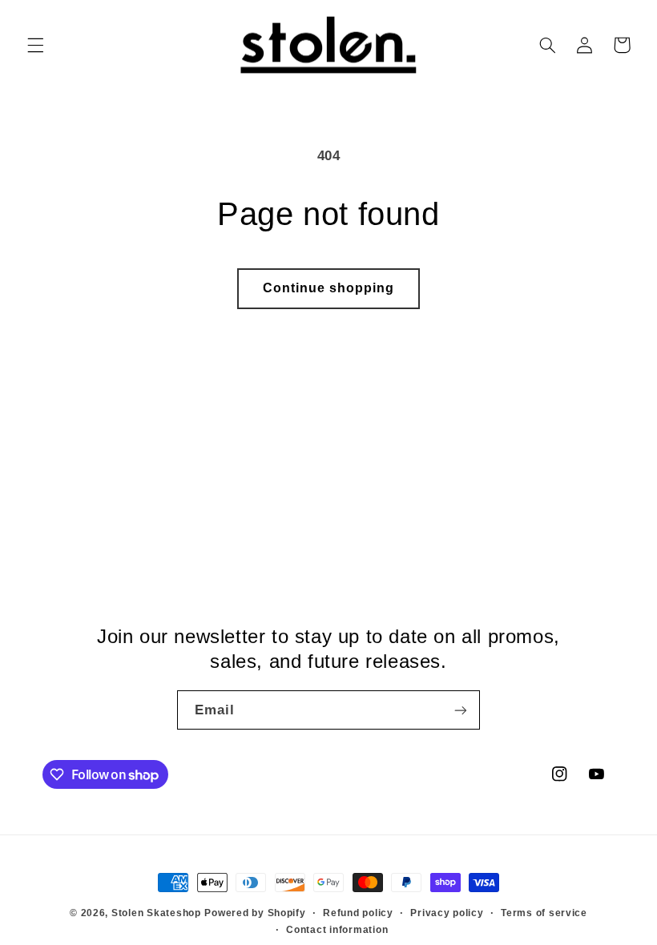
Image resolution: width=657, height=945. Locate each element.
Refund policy (358, 913)
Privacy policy (446, 913)
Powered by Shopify (254, 913)
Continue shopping (329, 288)
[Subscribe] (460, 710)
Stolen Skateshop (156, 913)
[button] (35, 44)
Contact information (337, 930)
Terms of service (544, 913)
